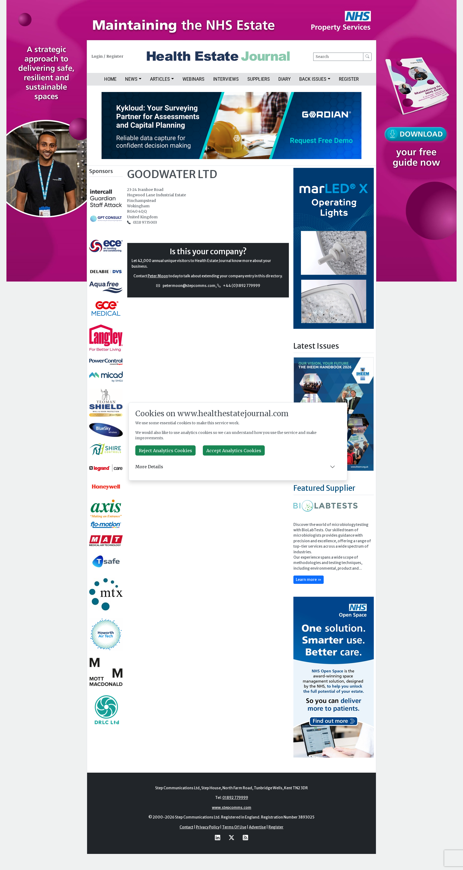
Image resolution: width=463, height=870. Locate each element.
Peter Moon (158, 276)
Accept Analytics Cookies (233, 450)
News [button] (131, 79)
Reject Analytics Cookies (165, 450)
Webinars (193, 79)
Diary (284, 79)
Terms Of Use (234, 827)
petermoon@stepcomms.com (189, 285)
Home (110, 79)
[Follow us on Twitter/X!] (231, 837)
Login (97, 56)
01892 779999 (235, 797)
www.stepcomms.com (231, 807)
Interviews (226, 79)
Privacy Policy (207, 827)
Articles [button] (160, 79)
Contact (186, 827)
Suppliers (258, 79)
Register (114, 56)
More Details (149, 466)
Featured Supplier (324, 488)
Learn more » (308, 579)
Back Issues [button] (312, 79)
